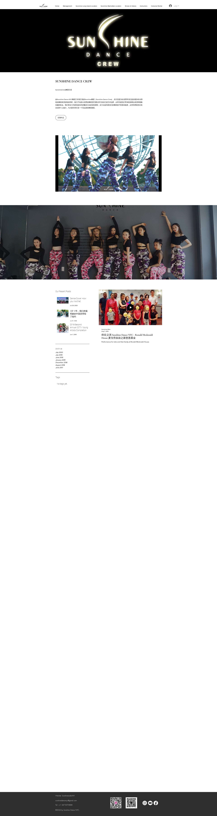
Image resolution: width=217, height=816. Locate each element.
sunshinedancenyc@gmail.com (66, 800)
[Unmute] (62, 188)
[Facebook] (156, 803)
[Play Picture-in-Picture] (154, 188)
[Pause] (58, 188)
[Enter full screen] (158, 188)
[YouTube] (150, 803)
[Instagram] (145, 803)
